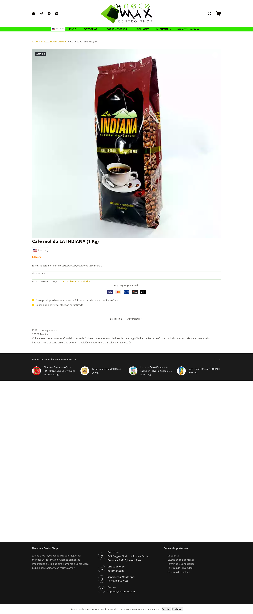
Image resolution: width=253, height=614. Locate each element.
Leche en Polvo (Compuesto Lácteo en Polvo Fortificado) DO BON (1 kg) (156, 371)
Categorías (90, 29)
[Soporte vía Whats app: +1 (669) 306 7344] (101, 579)
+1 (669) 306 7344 (117, 581)
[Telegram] (41, 13)
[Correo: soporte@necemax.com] (101, 589)
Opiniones (143, 29)
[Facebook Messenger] (49, 13)
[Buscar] (209, 13)
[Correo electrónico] (56, 13)
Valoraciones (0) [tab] (135, 319)
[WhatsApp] (33, 13)
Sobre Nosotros (117, 29)
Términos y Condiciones (180, 563)
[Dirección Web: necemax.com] (101, 568)
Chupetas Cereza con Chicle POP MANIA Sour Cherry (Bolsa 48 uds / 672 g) (59, 371)
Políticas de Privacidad (180, 568)
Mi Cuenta (162, 29)
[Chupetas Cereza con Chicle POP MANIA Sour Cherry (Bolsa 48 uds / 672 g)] (36, 370)
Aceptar (166, 609)
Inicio (72, 29)
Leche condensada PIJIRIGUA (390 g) (106, 370)
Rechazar (177, 609)
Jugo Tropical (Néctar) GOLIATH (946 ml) (204, 370)
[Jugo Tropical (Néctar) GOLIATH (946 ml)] (181, 370)
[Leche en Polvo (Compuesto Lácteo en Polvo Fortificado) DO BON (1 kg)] (133, 370)
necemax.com (115, 570)
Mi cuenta (173, 555)
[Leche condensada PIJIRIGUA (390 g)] (84, 370)
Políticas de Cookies (178, 572)
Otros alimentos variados (76, 281)
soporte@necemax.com (121, 591)
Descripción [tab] (116, 319)
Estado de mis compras (180, 559)
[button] (188, 29)
